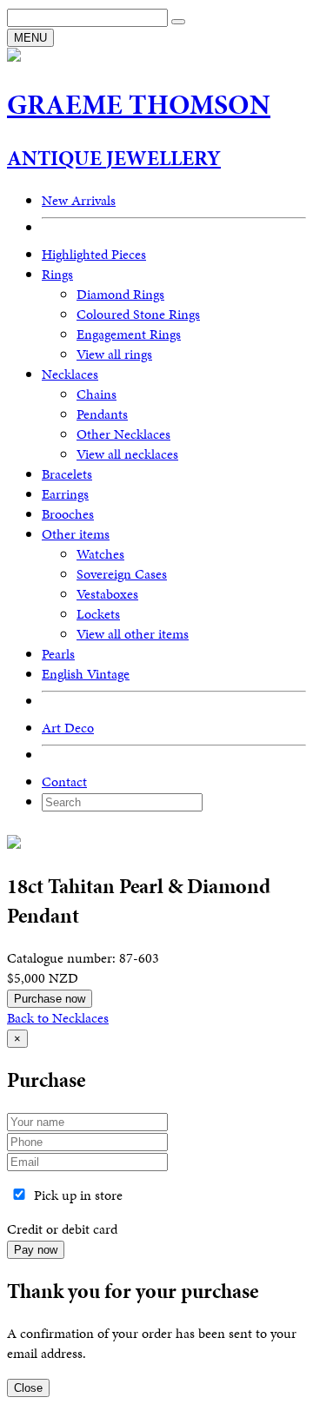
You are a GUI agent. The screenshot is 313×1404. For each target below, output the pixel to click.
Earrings (65, 494)
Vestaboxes (107, 594)
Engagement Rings (129, 334)
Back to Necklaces (58, 1018)
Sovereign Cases (122, 574)
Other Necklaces (123, 434)
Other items (76, 534)
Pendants (102, 414)
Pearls (58, 654)
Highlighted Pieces (94, 254)
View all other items (133, 634)
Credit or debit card (62, 1229)
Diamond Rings (120, 294)
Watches (100, 554)
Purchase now (49, 998)
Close (28, 1387)
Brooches (68, 514)
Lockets (98, 614)
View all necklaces (127, 454)
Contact (64, 781)
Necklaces (70, 374)
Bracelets (67, 474)
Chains (97, 394)
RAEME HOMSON (138, 104)
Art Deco (68, 728)
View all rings (114, 354)
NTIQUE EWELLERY (114, 158)
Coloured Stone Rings (138, 314)
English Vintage (86, 674)
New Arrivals (79, 200)
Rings (57, 274)
